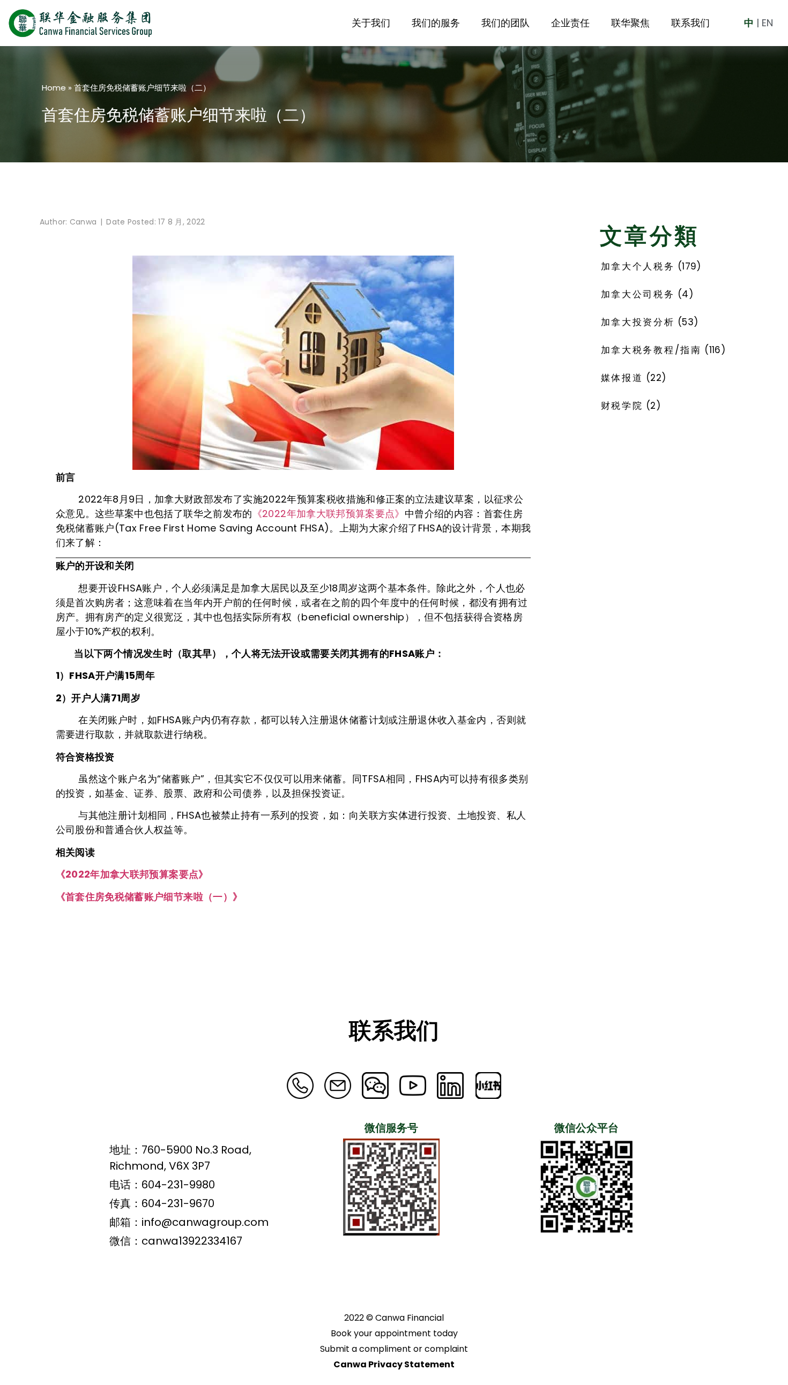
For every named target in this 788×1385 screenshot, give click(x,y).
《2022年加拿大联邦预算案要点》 (328, 513)
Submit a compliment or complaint (394, 1349)
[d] (300, 1085)
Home (54, 87)
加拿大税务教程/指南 (651, 349)
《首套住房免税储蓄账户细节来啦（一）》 (149, 896)
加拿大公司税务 (638, 294)
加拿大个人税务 (638, 266)
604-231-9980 (178, 1184)
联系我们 (690, 22)
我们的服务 (436, 22)
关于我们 (371, 22)
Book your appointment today (394, 1333)
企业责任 (570, 22)
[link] (337, 1085)
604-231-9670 (178, 1203)
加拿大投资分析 (638, 322)
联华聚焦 (630, 22)
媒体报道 (622, 377)
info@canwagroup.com (205, 1222)
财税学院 (622, 405)
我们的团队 (505, 22)
